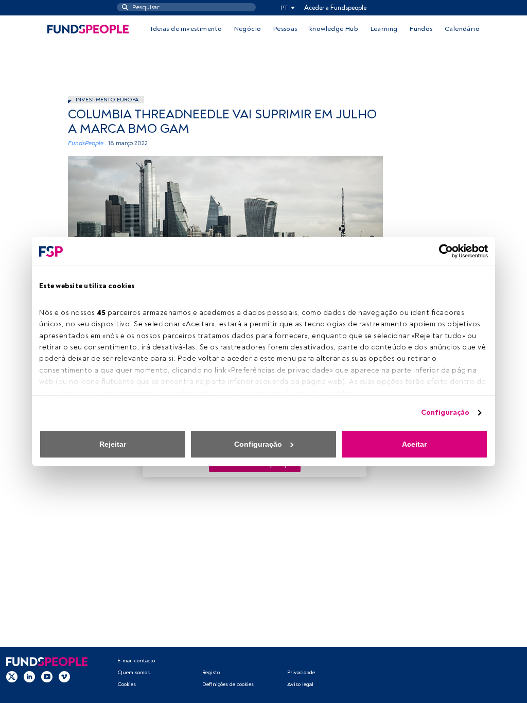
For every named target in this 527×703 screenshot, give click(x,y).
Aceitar (414, 444)
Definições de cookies (228, 684)
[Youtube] (46, 677)
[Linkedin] (29, 677)
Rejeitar (112, 444)
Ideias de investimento (186, 29)
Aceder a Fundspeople (335, 8)
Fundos (421, 29)
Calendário (462, 29)
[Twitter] (11, 677)
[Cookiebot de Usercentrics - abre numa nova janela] (443, 251)
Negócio (247, 29)
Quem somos (133, 672)
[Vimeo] (64, 677)
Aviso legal (300, 684)
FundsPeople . (87, 143)
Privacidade (301, 672)
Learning (384, 29)
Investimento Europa (107, 99)
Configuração (445, 412)
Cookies (126, 684)
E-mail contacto (136, 660)
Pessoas (285, 29)
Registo (211, 672)
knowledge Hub (333, 29)
